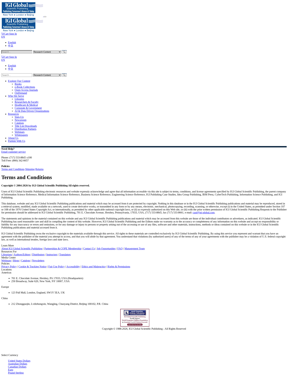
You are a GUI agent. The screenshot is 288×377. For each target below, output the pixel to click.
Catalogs (19, 123)
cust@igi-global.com (203, 212)
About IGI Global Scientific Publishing (21, 248)
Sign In (13, 33)
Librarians (6, 254)
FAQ (120, 248)
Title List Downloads (26, 126)
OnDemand (21, 93)
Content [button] (19, 81)
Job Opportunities (106, 248)
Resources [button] (13, 114)
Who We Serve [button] (16, 96)
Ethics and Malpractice (94, 266)
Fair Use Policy (56, 266)
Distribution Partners (25, 129)
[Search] (64, 52)
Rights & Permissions (119, 266)
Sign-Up (19, 117)
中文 (10, 45)
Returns (39, 169)
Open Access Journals (26, 90)
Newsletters (38, 260)
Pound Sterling (16, 372)
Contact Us (89, 248)
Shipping (30, 169)
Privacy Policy (9, 266)
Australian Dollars (17, 363)
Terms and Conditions (12, 169)
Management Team (134, 248)
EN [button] (3, 36)
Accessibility (73, 266)
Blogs (16, 260)
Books (18, 84)
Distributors (38, 254)
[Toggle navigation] (45, 16)
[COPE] (160, 325)
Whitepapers (21, 135)
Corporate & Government (28, 108)
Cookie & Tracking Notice (32, 266)
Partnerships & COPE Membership (62, 248)
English (12, 42)
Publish (16, 141)
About (13, 138)
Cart (6, 33)
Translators (65, 254)
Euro (10, 369)
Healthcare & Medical (26, 105)
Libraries (19, 99)
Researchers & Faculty (26, 102)
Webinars (19, 132)
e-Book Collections (25, 87)
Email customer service (13, 151)
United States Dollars (19, 360)
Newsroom (20, 120)
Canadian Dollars (17, 366)
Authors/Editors (22, 254)
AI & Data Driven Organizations (32, 111)
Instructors (51, 254)
